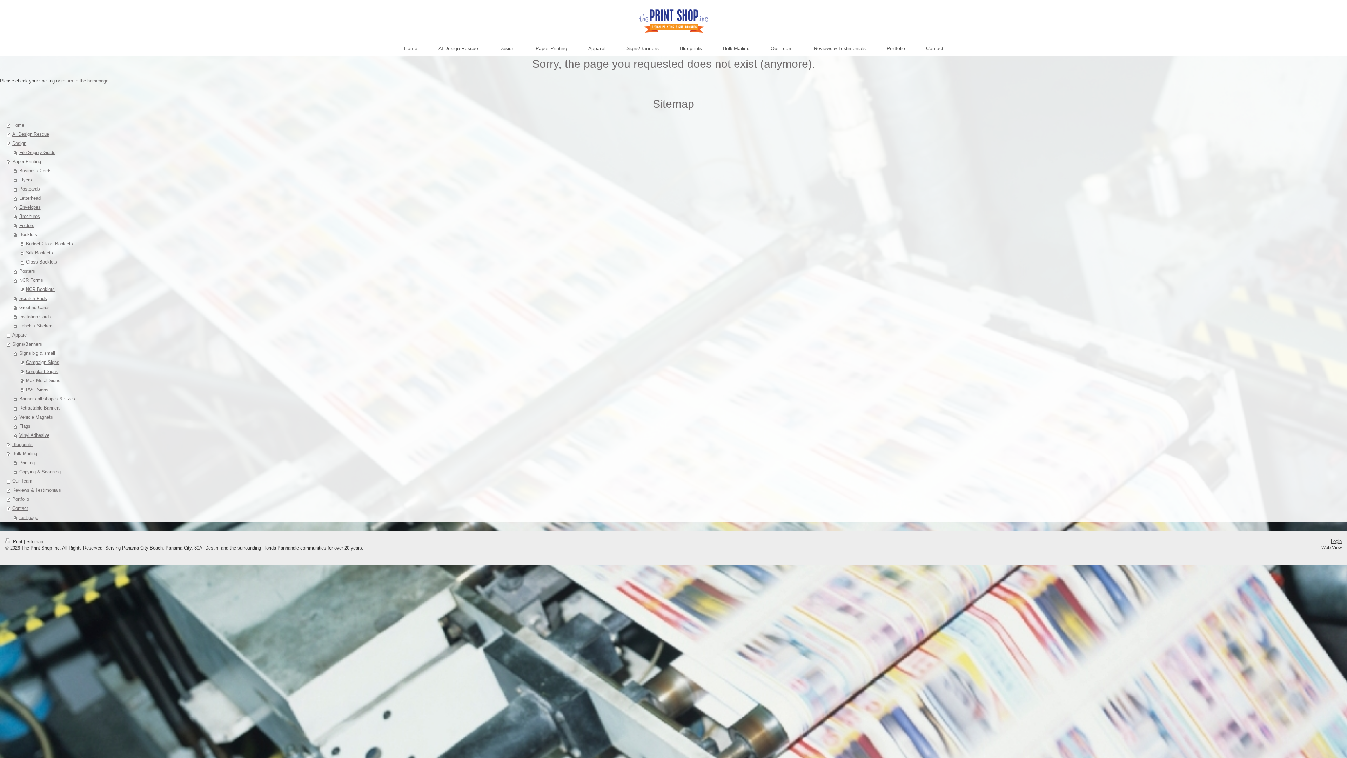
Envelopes (30, 207)
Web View (1331, 547)
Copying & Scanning (40, 471)
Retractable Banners (40, 408)
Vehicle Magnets (36, 417)
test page (28, 517)
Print (18, 541)
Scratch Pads (33, 298)
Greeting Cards (34, 307)
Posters (27, 271)
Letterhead (30, 198)
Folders (26, 225)
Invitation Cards (35, 316)
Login (1336, 541)
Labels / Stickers (36, 325)
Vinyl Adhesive (34, 435)
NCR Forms (31, 280)
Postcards (29, 189)
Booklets (28, 234)
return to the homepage (84, 81)
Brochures (29, 216)
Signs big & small (37, 353)
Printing (27, 462)
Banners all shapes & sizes (47, 398)
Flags (25, 426)
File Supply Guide (37, 152)
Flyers (25, 179)
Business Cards (35, 170)
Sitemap (34, 541)
